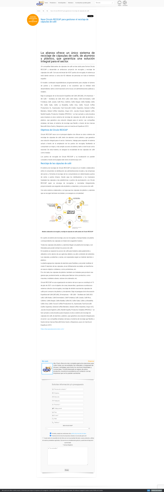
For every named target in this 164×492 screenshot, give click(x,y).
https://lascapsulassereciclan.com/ (52, 329)
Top (159, 487)
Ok (148, 490)
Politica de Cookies (156, 490)
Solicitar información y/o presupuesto (33, 19)
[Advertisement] (68, 38)
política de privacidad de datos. (78, 433)
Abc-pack (45, 361)
